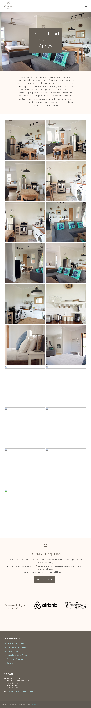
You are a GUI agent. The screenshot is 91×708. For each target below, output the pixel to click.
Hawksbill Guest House (15, 643)
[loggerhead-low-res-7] (25, 345)
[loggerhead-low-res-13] (66, 468)
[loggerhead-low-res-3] (25, 181)
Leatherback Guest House (16, 647)
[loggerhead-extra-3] (25, 263)
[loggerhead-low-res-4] (25, 304)
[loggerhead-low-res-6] (25, 427)
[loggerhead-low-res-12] (66, 427)
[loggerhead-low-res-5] (66, 386)
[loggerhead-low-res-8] (66, 304)
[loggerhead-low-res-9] (66, 181)
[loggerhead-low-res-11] (25, 468)
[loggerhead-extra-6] (66, 263)
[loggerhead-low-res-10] (66, 140)
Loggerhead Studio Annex (17, 655)
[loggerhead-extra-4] (66, 222)
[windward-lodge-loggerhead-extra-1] (25, 510)
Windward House (13, 651)
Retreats (10, 663)
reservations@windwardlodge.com (20, 691)
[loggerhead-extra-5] (25, 386)
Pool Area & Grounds (15, 659)
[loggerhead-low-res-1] (25, 222)
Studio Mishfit (36, 704)
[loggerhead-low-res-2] (25, 140)
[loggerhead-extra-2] (66, 345)
